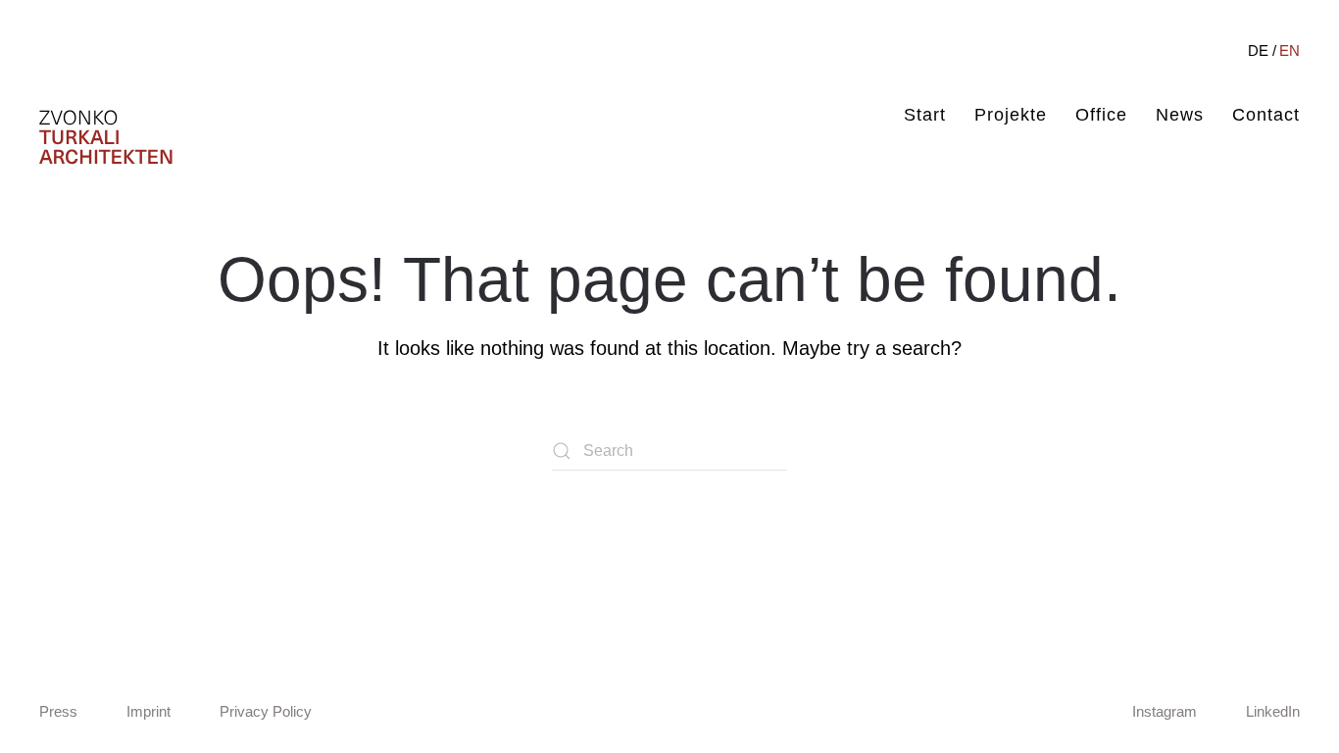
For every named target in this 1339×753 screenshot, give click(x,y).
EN (1289, 50)
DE (1258, 50)
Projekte (1010, 115)
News (1180, 115)
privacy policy (266, 711)
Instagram (1164, 711)
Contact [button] (1266, 115)
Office (1101, 115)
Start (925, 115)
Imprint (148, 711)
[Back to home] (106, 137)
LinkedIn (1273, 711)
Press (58, 711)
